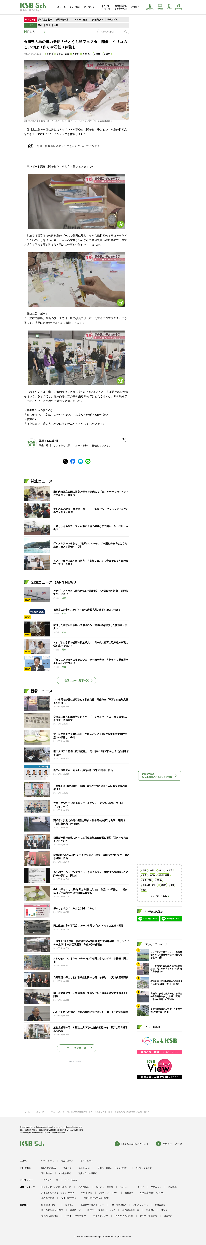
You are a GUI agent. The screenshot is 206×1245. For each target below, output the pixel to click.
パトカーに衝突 (79, 19)
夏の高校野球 (47, 1198)
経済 (170, 870)
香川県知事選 (62, 19)
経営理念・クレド (49, 1205)
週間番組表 (46, 1173)
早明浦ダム (112, 19)
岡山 (40, 25)
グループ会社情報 (148, 1215)
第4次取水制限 (45, 19)
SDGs (87, 54)
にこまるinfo (84, 1168)
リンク (164, 1210)
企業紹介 (135, 7)
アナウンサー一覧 (49, 1180)
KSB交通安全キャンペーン (152, 1192)
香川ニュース (86, 1160)
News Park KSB (48, 1168)
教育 (77, 54)
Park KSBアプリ (68, 1198)
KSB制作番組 (65, 1173)
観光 (108, 54)
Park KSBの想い (118, 1205)
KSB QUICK (83, 1187)
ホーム (27, 1112)
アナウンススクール (108, 1192)
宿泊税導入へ (97, 19)
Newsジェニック (144, 1168)
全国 (56, 25)
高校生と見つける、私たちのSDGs (57, 1192)
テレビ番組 (75, 7)
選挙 (172, 885)
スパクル (124, 1187)
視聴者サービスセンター (92, 1205)
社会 (162, 870)
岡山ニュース (67, 1160)
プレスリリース (140, 1205)
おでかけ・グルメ (150, 885)
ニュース (61, 7)
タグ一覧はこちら (158, 896)
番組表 (160, 9)
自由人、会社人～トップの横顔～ (113, 1168)
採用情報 (150, 9)
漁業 (98, 54)
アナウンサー (90, 7)
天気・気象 (147, 880)
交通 (144, 875)
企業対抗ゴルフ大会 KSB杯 (96, 1198)
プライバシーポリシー (75, 1215)
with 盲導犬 (86, 1192)
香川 (48, 25)
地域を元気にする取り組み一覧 (56, 1187)
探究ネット (156, 1187)
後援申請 (168, 1215)
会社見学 (129, 1192)
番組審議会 (160, 1205)
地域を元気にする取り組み (121, 7)
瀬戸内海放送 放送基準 (52, 1210)
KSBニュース (47, 1160)
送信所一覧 (75, 1210)
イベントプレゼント (105, 7)
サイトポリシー (100, 1215)
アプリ (169, 9)
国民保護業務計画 (130, 1210)
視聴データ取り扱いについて (101, 1210)
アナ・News (71, 1180)
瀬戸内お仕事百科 (104, 1187)
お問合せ (178, 9)
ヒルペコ (67, 1168)
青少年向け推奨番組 (87, 1173)
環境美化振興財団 (49, 1215)
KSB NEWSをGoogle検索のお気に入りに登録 (156, 775)
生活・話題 (64, 54)
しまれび (139, 1187)
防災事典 (172, 1187)
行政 (153, 875)
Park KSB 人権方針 (124, 1215)
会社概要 (69, 1205)
